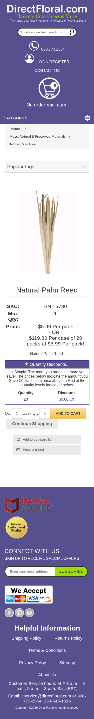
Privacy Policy (32, 662)
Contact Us (47, 71)
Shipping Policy (26, 638)
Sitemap (67, 662)
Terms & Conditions (47, 650)
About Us (47, 674)
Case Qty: (30, 413)
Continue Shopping (32, 423)
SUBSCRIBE (71, 571)
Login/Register (53, 62)
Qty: (8, 413)
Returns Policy (68, 638)
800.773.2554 (53, 49)
